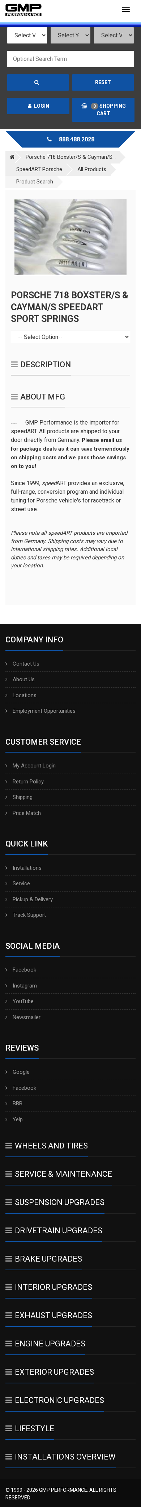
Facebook (24, 969)
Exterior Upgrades (54, 1371)
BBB (17, 1103)
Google (21, 1072)
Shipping (23, 797)
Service (21, 883)
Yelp (18, 1119)
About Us (24, 679)
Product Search (34, 181)
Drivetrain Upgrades (58, 1230)
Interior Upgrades (53, 1287)
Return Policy (28, 781)
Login (41, 106)
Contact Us (26, 664)
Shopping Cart (109, 109)
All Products (91, 169)
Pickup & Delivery (33, 899)
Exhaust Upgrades (53, 1315)
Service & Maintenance (63, 1174)
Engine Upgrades (50, 1343)
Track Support (29, 915)
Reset (103, 82)
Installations (27, 868)
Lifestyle (34, 1428)
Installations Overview (65, 1456)
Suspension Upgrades (59, 1202)
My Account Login (34, 765)
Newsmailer (26, 1017)
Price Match (27, 813)
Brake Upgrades (48, 1258)
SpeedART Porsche (39, 169)
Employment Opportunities (44, 711)
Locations (25, 695)
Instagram (25, 985)
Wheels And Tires (51, 1145)
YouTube (23, 1001)
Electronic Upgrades (59, 1400)
